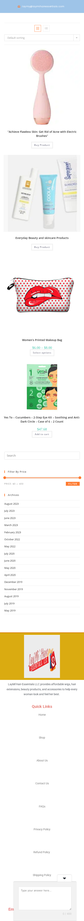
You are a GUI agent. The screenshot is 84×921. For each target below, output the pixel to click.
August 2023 (11, 503)
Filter (72, 484)
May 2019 (9, 610)
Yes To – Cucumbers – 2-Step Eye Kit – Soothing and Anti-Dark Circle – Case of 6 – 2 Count (42, 419)
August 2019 (11, 596)
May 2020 (9, 568)
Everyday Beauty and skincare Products (42, 238)
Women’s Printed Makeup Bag (42, 340)
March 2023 (11, 525)
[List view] (46, 28)
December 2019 (13, 582)
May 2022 (9, 546)
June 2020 (9, 560)
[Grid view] (37, 28)
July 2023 (9, 511)
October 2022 (12, 539)
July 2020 (9, 553)
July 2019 (9, 603)
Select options (42, 352)
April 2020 (10, 575)
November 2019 (13, 589)
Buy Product (42, 145)
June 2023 (9, 518)
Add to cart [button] (42, 434)
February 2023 (12, 532)
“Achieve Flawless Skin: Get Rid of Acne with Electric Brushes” (42, 134)
